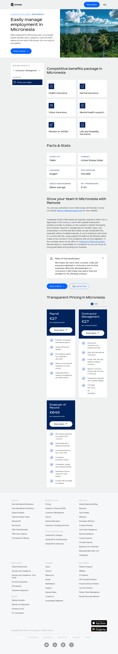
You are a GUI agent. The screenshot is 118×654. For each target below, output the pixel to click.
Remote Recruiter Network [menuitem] (89, 596)
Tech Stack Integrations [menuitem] (88, 530)
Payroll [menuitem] (48, 517)
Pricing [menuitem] (48, 504)
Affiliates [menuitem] (82, 571)
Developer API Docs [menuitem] (87, 521)
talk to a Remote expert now (69, 210)
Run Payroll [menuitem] (16, 525)
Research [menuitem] (82, 508)
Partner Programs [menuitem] (85, 567)
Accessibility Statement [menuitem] (54, 601)
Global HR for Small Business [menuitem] (56, 539)
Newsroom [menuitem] (50, 575)
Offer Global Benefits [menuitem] (20, 530)
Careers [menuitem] (49, 571)
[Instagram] (71, 645)
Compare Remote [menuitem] (86, 525)
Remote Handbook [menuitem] (86, 534)
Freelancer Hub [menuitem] (18, 609)
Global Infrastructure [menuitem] (19, 567)
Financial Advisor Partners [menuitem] (89, 584)
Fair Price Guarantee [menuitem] (19, 582)
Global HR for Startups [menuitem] (54, 535)
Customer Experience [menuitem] (20, 590)
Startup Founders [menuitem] (18, 600)
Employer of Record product (92, 241)
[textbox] (98, 304)
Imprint (88, 637)
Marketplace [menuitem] (50, 584)
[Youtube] (46, 645)
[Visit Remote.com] (16, 4)
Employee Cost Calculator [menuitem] (89, 547)
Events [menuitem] (48, 579)
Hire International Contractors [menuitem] (23, 508)
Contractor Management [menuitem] (55, 513)
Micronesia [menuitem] (38, 14)
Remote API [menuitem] (16, 521)
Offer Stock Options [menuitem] (19, 534)
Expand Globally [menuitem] (18, 513)
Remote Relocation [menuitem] (53, 521)
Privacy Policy (32, 637)
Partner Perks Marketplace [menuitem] (89, 592)
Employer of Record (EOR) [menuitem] (56, 508)
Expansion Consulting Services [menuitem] (57, 525)
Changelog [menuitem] (83, 555)
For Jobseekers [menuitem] (18, 613)
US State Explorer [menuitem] (86, 542)
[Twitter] (63, 645)
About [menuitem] (48, 567)
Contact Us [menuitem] (50, 596)
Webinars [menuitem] (82, 517)
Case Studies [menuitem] (84, 513)
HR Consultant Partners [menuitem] (88, 579)
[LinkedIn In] (55, 645)
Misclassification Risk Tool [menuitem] (89, 551)
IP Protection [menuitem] (17, 586)
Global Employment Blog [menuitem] (88, 504)
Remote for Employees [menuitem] (20, 604)
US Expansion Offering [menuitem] (20, 538)
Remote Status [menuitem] (51, 592)
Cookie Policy (47, 637)
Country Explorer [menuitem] (20, 14)
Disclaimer (76, 637)
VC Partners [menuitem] (83, 575)
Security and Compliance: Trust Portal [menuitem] (23, 576)
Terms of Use (62, 637)
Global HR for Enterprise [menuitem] (55, 544)
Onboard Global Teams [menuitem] (21, 517)
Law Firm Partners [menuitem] (86, 588)
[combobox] (98, 304)
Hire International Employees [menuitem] (23, 504)
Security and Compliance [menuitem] (21, 571)
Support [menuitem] (49, 588)
